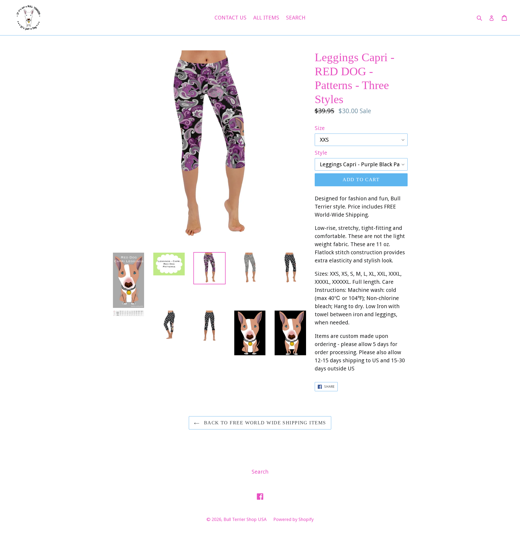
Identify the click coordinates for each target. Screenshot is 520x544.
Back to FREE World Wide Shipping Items (264, 422)
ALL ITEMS (266, 17)
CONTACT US (230, 17)
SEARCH (296, 17)
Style (321, 152)
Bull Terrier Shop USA (244, 519)
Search (260, 471)
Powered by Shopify (293, 519)
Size (320, 128)
